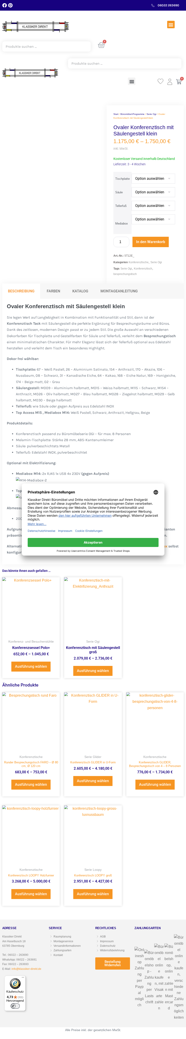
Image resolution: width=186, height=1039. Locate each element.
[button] (171, 24)
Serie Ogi (151, 114)
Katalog (80, 291)
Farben (53, 291)
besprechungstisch (125, 274)
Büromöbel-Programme (132, 114)
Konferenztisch (143, 268)
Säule (119, 192)
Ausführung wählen (31, 666)
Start (115, 114)
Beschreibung (21, 291)
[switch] (15, 1006)
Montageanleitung (119, 291)
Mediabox (121, 223)
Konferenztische (139, 262)
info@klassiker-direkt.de (26, 968)
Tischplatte (122, 178)
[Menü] (23, 978)
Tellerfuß (121, 206)
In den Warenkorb (150, 242)
